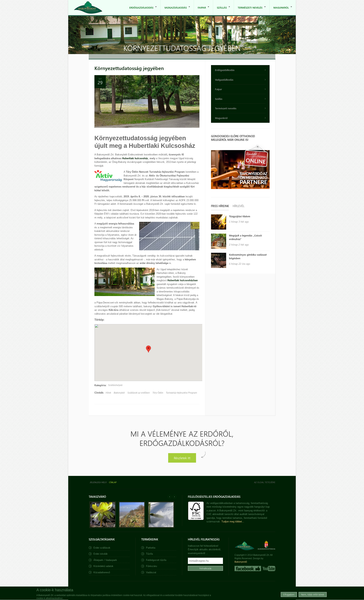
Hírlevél (238, 206)
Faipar (200, 10)
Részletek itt (182, 458)
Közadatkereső (101, 572)
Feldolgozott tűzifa (156, 560)
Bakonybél (119, 392)
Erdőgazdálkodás (139, 10)
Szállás (220, 10)
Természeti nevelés (248, 10)
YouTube (268, 568)
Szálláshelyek (115, 385)
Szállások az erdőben (138, 392)
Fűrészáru (151, 566)
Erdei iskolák (100, 553)
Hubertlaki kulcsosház (135, 158)
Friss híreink (220, 206)
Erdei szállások (101, 547)
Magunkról (279, 10)
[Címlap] (88, 7)
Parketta (150, 547)
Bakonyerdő (241, 562)
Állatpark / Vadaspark (105, 560)
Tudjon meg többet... (232, 521)
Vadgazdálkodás (174, 10)
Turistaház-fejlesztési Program (181, 392)
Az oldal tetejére (264, 482)
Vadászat (151, 572)
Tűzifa (149, 553)
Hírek (108, 392)
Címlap (113, 482)
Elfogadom (288, 594)
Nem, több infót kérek (312, 594)
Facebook (248, 568)
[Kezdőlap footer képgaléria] (102, 527)
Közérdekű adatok (103, 566)
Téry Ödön (157, 392)
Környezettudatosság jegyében (129, 68)
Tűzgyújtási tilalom (239, 216)
